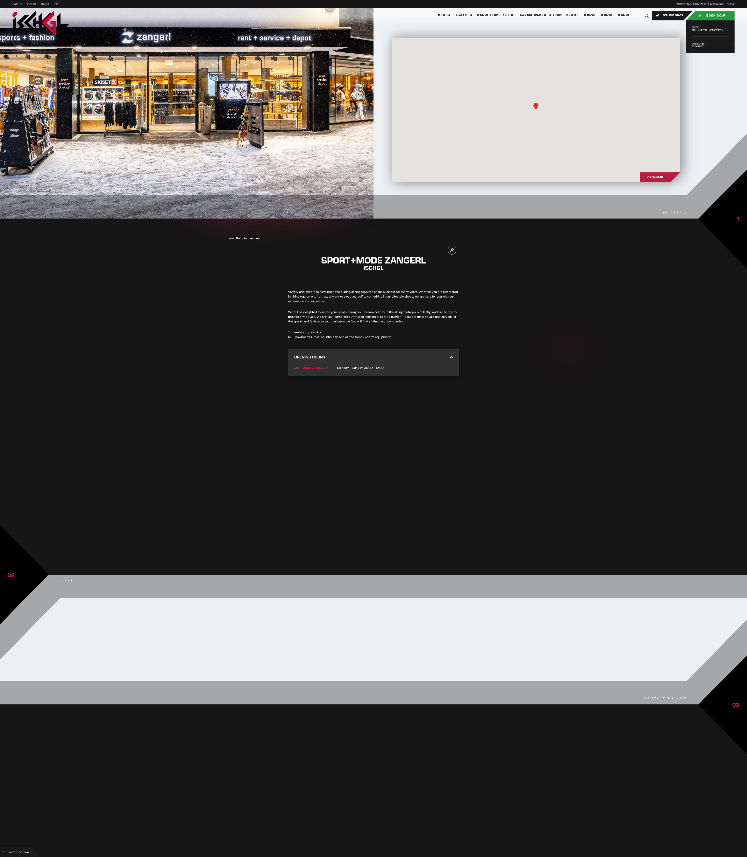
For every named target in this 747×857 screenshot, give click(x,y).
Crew (731, 4)
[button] (646, 15)
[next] (385, 542)
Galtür (17, 4)
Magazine (717, 4)
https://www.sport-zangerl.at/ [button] (315, 813)
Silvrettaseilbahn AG (691, 4)
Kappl (45, 4)
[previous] (362, 542)
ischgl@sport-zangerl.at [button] (313, 805)
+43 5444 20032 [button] (306, 788)
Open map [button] (655, 177)
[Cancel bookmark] (452, 250)
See (56, 4)
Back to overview (247, 238)
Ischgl (31, 4)
